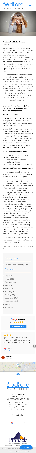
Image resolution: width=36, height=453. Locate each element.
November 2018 (11, 301)
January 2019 (10, 295)
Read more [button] (7, 344)
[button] (1, 346)
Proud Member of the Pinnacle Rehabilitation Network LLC (18, 445)
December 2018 (11, 298)
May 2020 (8, 276)
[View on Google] (3, 357)
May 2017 (8, 304)
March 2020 (9, 279)
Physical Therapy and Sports (16, 265)
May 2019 (8, 285)
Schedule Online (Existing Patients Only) (18, 451)
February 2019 (10, 292)
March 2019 (9, 288)
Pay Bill (25, 446)
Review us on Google (19, 423)
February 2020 (10, 282)
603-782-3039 (19, 238)
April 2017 (9, 307)
